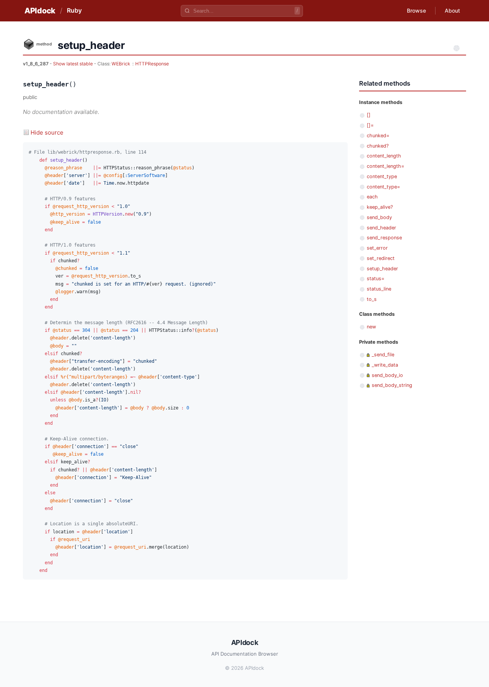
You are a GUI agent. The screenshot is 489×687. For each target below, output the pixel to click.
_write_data (385, 365)
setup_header (382, 268)
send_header (381, 228)
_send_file (383, 354)
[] (369, 115)
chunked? (378, 146)
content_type (382, 176)
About (452, 10)
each (372, 197)
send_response (384, 237)
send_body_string (392, 385)
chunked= (378, 135)
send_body (379, 217)
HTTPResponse (152, 64)
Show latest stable (73, 64)
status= (375, 278)
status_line (379, 289)
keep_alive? (380, 207)
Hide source (47, 132)
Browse (416, 10)
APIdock (39, 10)
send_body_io (387, 375)
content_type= (383, 187)
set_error (377, 248)
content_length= (385, 166)
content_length (384, 156)
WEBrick (121, 64)
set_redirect (381, 258)
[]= (370, 125)
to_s (372, 299)
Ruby (74, 10)
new (371, 327)
